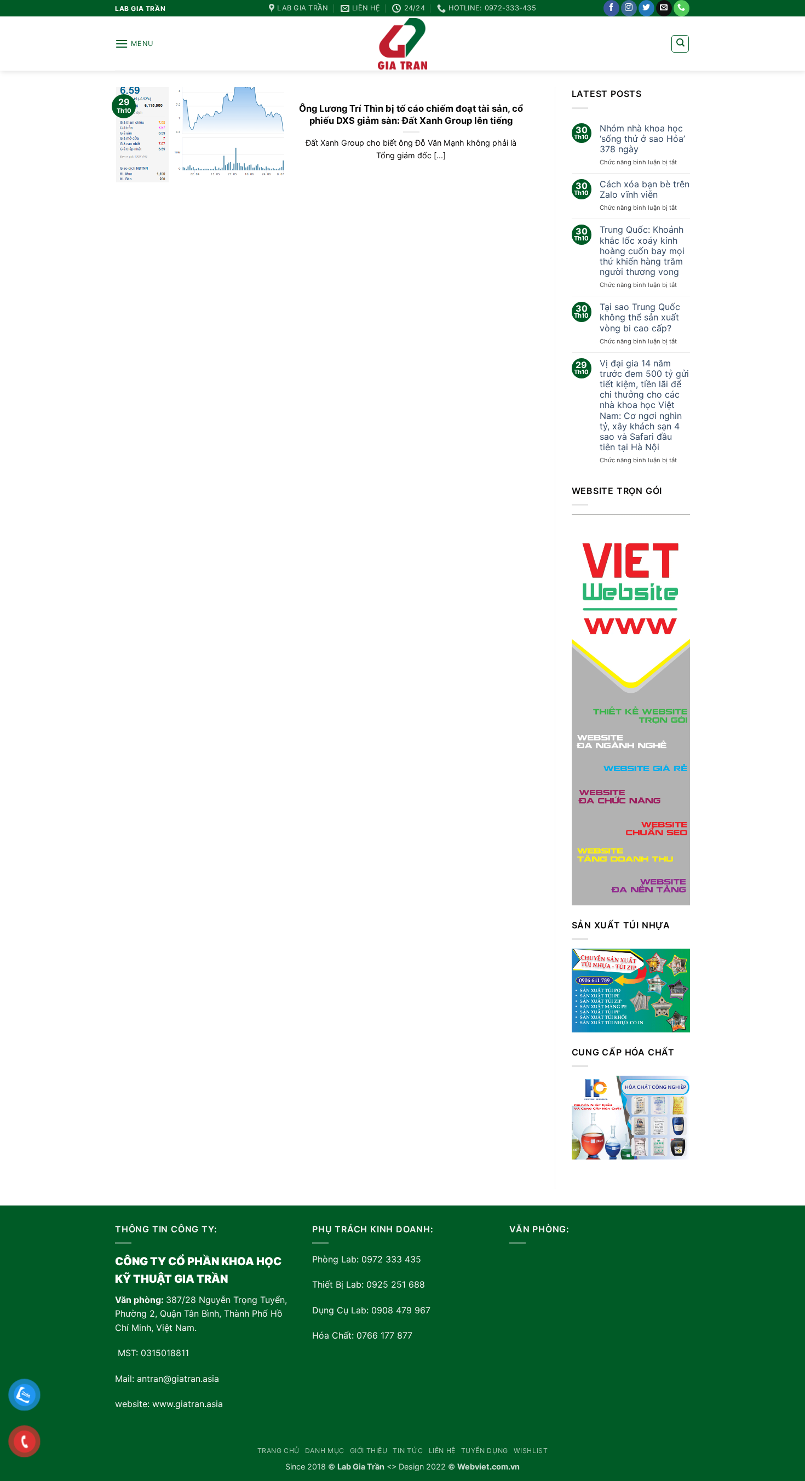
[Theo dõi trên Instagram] (629, 8)
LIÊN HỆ (442, 1450)
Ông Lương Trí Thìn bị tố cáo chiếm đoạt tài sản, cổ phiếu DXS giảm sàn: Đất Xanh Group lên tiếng (411, 114)
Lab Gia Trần (360, 1466)
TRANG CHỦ (278, 1450)
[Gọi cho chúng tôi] (681, 8)
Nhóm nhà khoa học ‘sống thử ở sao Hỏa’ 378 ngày (642, 138)
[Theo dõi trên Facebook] (611, 8)
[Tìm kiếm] (680, 44)
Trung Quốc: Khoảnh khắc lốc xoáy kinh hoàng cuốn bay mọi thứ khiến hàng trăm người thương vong (642, 251)
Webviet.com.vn (488, 1466)
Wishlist (531, 1450)
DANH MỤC (324, 1450)
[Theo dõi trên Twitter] (646, 8)
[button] (134, 43)
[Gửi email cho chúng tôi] (664, 8)
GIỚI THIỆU (369, 1450)
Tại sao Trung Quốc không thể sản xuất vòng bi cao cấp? (640, 317)
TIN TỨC (408, 1450)
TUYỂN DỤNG (484, 1450)
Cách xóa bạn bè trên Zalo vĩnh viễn (644, 189)
